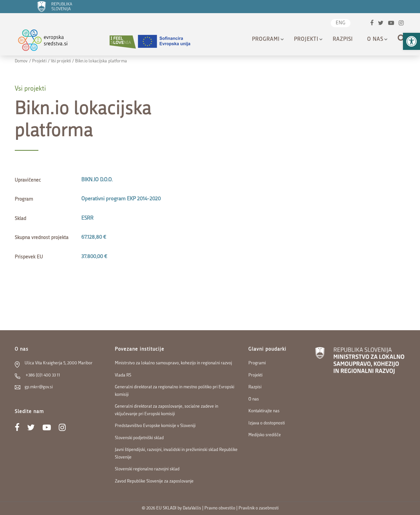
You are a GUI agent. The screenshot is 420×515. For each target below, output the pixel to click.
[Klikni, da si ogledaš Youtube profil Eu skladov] (391, 23)
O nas (375, 39)
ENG (341, 23)
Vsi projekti (61, 61)
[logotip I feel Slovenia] (123, 41)
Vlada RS (123, 375)
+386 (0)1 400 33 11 (42, 375)
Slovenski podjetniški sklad (139, 438)
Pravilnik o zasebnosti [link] (259, 508)
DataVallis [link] (192, 508)
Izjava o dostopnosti (266, 423)
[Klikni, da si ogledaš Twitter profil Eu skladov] (381, 23)
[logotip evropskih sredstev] (48, 41)
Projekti (306, 39)
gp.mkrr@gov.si (39, 387)
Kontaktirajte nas (264, 411)
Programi (266, 39)
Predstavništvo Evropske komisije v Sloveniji (155, 426)
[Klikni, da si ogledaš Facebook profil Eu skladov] (371, 23)
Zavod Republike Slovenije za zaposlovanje (154, 481)
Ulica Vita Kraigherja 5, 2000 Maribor (59, 363)
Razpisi (343, 39)
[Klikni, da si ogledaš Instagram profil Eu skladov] (401, 23)
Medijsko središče (264, 435)
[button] (411, 41)
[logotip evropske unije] (168, 41)
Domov (21, 61)
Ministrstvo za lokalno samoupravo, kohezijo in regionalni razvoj (173, 363)
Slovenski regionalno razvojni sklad (147, 469)
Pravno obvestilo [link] (219, 508)
